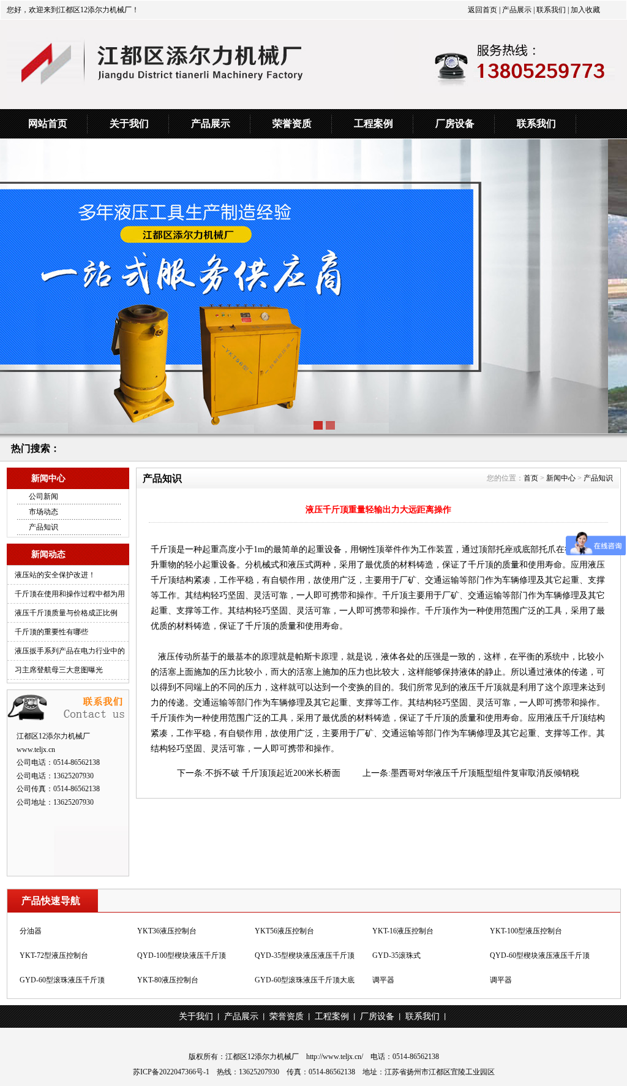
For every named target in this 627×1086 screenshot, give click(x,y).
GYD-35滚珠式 (396, 955)
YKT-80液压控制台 (167, 979)
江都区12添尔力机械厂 (262, 1056)
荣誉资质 (292, 123)
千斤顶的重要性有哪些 (51, 632)
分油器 (31, 930)
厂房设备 (455, 123)
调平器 (383, 979)
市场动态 (43, 511)
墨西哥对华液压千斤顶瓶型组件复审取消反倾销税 (485, 773)
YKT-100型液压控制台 (526, 930)
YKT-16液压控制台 (403, 930)
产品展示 (515, 10)
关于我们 (129, 123)
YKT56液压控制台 (284, 930)
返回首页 (482, 10)
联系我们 (550, 10)
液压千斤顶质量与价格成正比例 (66, 613)
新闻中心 (561, 478)
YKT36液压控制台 (167, 930)
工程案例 (373, 123)
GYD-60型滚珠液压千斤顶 (62, 979)
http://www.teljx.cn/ (334, 1056)
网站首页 (47, 123)
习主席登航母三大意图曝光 (59, 670)
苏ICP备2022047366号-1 (171, 1072)
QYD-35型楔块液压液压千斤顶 (305, 955)
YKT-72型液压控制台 (54, 955)
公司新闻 (43, 496)
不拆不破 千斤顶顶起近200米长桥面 (272, 773)
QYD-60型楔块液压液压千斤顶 (540, 955)
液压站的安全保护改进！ (55, 575)
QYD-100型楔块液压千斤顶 (181, 955)
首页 (531, 478)
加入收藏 (585, 10)
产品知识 (43, 527)
